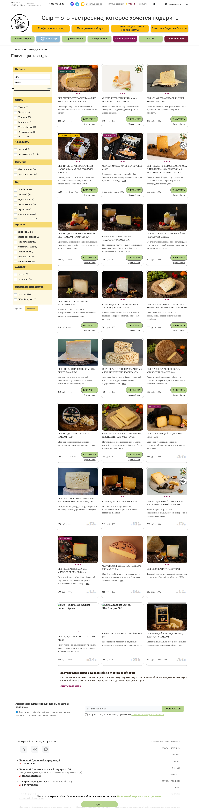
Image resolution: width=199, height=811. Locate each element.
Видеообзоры (176, 39)
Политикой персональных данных (139, 796)
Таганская (39, 762)
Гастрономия (99, 39)
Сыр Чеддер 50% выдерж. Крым (120, 501)
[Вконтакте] (34, 750)
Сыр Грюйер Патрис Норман (163, 569)
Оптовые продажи (171, 781)
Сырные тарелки (74, 39)
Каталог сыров (23, 39)
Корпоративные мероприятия (165, 741)
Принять (99, 804)
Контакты (143, 4)
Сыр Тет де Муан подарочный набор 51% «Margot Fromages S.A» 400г (75, 169)
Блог (177, 787)
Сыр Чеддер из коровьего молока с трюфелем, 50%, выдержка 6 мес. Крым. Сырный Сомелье (167, 169)
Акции (151, 39)
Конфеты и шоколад (51, 28)
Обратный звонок (94, 3)
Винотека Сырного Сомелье (169, 28)
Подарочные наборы (90, 28)
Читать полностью (71, 686)
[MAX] (46, 750)
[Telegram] (23, 750)
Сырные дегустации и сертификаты (130, 28)
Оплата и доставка (116, 4)
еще (85, 184)
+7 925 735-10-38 (56, 4)
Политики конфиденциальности (148, 714)
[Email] (82, 4)
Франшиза (175, 774)
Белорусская (45, 783)
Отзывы (132, 4)
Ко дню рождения (125, 39)
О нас (177, 761)
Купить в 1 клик (89, 124)
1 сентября (52, 39)
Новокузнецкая (50, 772)
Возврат (176, 755)
